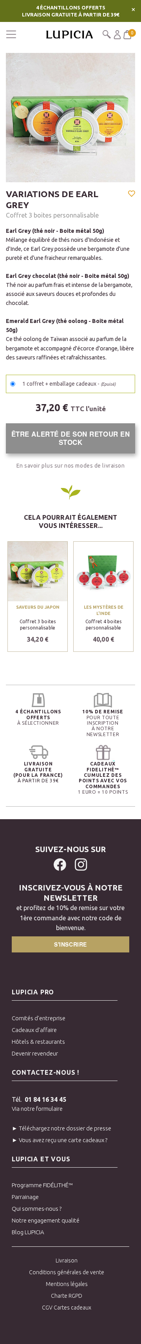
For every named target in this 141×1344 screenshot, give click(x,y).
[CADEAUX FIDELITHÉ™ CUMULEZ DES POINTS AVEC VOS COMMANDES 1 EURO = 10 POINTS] (103, 752)
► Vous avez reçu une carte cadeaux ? (59, 1140)
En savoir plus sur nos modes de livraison (70, 466)
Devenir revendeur (35, 1053)
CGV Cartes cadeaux (66, 1307)
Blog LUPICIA (28, 1232)
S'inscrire (70, 944)
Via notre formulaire (37, 1108)
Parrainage (25, 1196)
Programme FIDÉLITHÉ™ (42, 1185)
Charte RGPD (66, 1296)
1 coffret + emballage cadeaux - (69, 384)
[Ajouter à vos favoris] (131, 194)
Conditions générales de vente (66, 1272)
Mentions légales (67, 1284)
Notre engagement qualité (46, 1220)
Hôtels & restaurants (38, 1041)
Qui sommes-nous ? (36, 1208)
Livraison (67, 1260)
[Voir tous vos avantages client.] (38, 700)
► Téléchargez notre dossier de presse (61, 1128)
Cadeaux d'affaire (34, 1030)
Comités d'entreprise (38, 1018)
